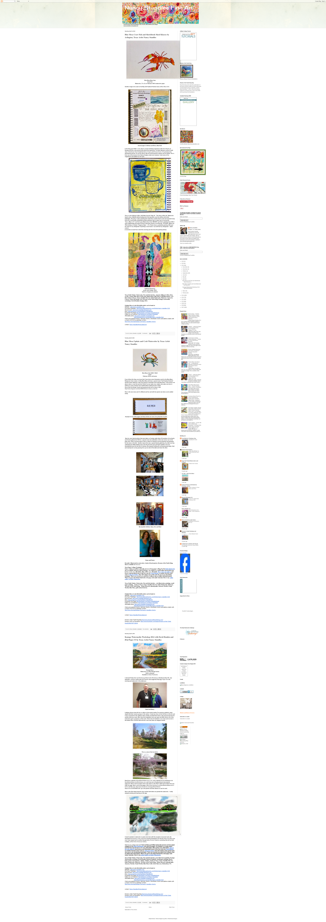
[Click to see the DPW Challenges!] (191, 635)
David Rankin (166, 148)
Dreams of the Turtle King (140, 838)
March (184, 290)
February (185, 292)
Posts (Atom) (134, 909)
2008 (183, 305)
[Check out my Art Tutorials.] (188, 37)
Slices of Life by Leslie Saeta (189, 520)
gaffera (165, 918)
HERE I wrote (136, 148)
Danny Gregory (148, 152)
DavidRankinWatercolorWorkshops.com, (135, 782)
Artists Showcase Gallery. (140, 841)
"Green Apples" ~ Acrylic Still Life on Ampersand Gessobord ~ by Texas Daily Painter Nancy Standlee (194, 424)
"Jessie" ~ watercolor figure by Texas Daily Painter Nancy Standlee (194, 376)
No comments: (146, 629)
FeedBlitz (192, 221)
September (185, 273)
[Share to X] (156, 333)
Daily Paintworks (153, 674)
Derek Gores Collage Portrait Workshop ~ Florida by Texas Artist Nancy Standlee (194, 339)
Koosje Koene (157, 152)
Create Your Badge (184, 573)
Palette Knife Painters (187, 449)
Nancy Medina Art (186, 508)
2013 (183, 295)
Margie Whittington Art (187, 497)
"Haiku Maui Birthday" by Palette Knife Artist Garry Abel (194, 452)
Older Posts (171, 907)
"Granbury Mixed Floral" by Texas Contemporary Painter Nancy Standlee (194, 397)
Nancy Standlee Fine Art (159, 8)
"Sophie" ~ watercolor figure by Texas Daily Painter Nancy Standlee (194, 328)
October (185, 271)
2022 (183, 261)
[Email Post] (150, 333)
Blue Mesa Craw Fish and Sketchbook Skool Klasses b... (191, 281)
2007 (183, 307)
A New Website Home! (193, 533)
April (184, 279)
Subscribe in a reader (185, 718)
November (185, 269)
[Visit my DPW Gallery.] (188, 103)
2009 (183, 303)
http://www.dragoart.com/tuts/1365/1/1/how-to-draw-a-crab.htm (141, 388)
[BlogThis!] (154, 333)
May (184, 277)
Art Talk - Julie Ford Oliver (188, 473)
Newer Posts (128, 907)
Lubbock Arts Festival (193, 463)
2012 (183, 297)
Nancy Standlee (193, 227)
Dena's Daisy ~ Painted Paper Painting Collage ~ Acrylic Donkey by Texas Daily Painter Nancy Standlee (194, 316)
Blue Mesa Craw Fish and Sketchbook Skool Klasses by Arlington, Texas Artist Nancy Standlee (147, 36)
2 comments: (145, 333)
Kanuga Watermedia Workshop (149, 678)
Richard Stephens (155, 840)
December (185, 267)
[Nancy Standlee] (185, 572)
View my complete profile (186, 243)
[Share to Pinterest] (159, 333)
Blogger (175, 918)
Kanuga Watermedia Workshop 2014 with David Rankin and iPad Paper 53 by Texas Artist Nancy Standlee (149, 638)
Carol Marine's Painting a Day (189, 438)
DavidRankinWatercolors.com (144, 780)
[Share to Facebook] (157, 333)
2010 (183, 301)
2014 (183, 265)
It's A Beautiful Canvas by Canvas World (190, 545)
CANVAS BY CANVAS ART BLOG (190, 543)
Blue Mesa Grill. (165, 86)
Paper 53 (164, 679)
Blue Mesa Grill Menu (167, 838)
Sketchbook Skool (133, 152)
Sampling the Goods (193, 439)
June (184, 275)
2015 (183, 263)
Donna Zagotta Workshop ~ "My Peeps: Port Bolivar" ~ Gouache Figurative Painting (194, 351)
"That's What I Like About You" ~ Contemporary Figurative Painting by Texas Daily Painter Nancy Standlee (194, 364)
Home (150, 907)
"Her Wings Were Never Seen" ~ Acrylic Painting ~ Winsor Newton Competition (194, 386)
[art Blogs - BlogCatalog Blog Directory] (184, 742)
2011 (183, 299)
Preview (182, 221)
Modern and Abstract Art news (187, 712)
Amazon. (138, 564)
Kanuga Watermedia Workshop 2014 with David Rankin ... (191, 288)
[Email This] (152, 333)
